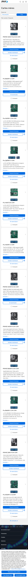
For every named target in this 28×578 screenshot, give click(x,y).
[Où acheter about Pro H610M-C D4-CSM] (24, 134)
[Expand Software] (26, 548)
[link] (13, 52)
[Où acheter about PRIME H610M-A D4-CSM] (24, 343)
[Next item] (24, 26)
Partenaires (4, 533)
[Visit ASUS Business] (5, 526)
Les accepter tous (20, 575)
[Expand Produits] (26, 537)
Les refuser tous (7, 575)
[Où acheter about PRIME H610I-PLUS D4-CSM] (24, 53)
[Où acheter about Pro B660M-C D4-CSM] (24, 426)
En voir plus (13, 521)
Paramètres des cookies (14, 572)
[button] (20, 2)
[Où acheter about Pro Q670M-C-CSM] (24, 177)
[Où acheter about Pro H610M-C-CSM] (24, 261)
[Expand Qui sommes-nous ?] (26, 529)
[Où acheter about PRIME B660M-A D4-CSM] (24, 384)
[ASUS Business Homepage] (4, 1)
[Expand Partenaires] (26, 533)
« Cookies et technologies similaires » (18, 569)
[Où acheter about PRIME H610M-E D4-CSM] (24, 303)
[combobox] (8, 15)
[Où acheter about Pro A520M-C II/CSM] (24, 510)
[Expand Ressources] (26, 544)
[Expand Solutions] (26, 541)
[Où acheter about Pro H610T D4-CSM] (24, 219)
